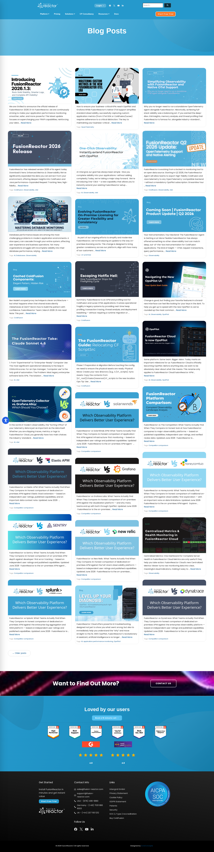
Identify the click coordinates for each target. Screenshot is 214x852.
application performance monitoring (98, 641)
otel (36, 190)
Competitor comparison (158, 445)
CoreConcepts (147, 846)
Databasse (20, 255)
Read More (26, 122)
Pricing (57, 14)
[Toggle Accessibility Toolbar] (6, 420)
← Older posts (19, 653)
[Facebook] (110, 6)
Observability (29, 190)
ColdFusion (18, 190)
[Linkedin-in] (123, 6)
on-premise (86, 255)
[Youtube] (118, 6)
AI (82, 192)
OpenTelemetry (87, 127)
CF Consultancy (87, 14)
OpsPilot (165, 314)
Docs (116, 14)
